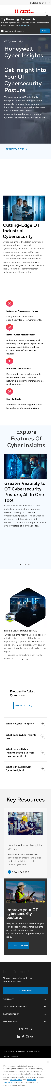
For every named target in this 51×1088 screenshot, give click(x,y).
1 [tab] (20, 564)
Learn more (24, 25)
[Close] (47, 1062)
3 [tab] (28, 564)
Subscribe (25, 990)
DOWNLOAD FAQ (23, 705)
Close (44, 30)
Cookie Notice (16, 1079)
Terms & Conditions (11, 1056)
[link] (25, 823)
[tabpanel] (25, 492)
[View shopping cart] (48, 3)
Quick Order (37, 3)
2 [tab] (24, 564)
